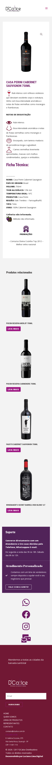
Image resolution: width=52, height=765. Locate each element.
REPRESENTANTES (11, 723)
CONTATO (8, 726)
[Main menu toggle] (46, 8)
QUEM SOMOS (9, 716)
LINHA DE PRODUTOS (12, 720)
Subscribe (14, 704)
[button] (41, 34)
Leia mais (13, 328)
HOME (6, 713)
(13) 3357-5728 (11, 735)
